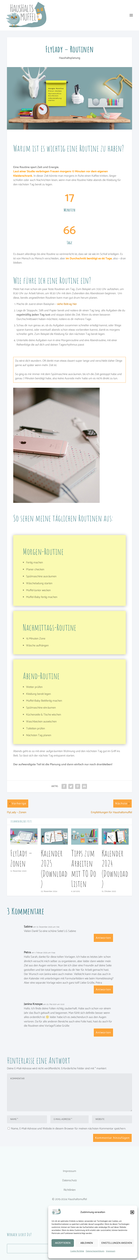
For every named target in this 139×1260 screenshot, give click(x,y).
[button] (132, 1212)
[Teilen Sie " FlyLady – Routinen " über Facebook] (64, 786)
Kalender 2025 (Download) (54, 868)
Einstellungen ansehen (116, 1243)
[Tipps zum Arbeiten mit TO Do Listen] (84, 836)
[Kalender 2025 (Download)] (54, 836)
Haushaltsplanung (69, 58)
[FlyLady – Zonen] (23, 836)
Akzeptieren (63, 1243)
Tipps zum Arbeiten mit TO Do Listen (83, 868)
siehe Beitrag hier (67, 304)
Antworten (103, 937)
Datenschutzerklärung (95, 1251)
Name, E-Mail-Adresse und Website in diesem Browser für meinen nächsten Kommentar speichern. (68, 1128)
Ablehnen (86, 1243)
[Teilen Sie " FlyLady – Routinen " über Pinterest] (77, 786)
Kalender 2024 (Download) (115, 868)
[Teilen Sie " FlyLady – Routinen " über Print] (84, 786)
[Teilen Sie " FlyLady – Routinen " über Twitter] (70, 786)
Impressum (110, 1251)
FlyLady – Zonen (21, 858)
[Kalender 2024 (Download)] (115, 836)
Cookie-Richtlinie (77, 1251)
